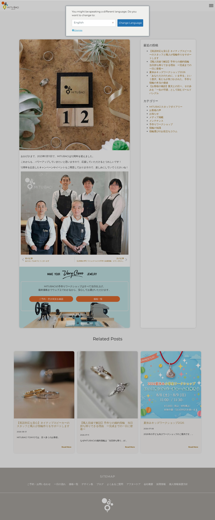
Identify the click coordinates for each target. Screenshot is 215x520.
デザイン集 (87, 484)
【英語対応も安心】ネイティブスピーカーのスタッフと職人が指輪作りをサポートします (170, 54)
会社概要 (148, 484)
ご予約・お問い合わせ (39, 484)
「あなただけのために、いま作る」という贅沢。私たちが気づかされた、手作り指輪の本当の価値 (170, 79)
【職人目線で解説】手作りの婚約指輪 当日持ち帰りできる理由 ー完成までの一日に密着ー (170, 65)
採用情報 (161, 484)
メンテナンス (156, 120)
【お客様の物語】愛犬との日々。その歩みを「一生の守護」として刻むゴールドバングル (170, 90)
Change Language (130, 22)
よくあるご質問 (115, 484)
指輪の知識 (155, 127)
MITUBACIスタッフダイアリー (165, 106)
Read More (66, 447)
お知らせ (154, 113)
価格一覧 (73, 484)
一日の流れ (60, 484)
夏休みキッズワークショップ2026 (167, 72)
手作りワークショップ (161, 124)
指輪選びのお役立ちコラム (163, 131)
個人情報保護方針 (178, 484)
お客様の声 (155, 110)
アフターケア (134, 484)
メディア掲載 (156, 117)
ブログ (100, 484)
